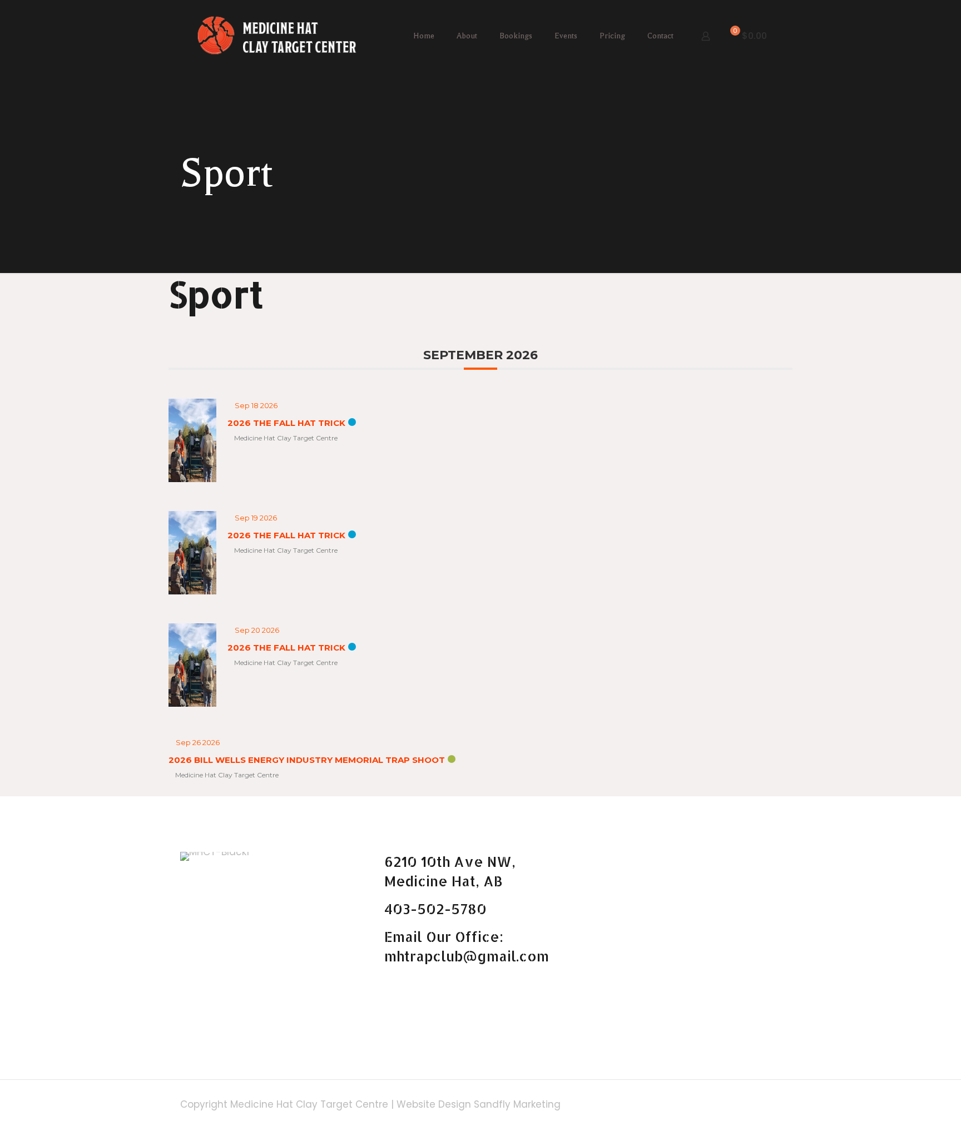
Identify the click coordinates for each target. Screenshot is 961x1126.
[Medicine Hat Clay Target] (277, 36)
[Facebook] (725, 1104)
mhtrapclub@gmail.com (466, 956)
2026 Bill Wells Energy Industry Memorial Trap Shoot (307, 760)
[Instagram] (740, 1104)
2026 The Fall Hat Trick (286, 423)
